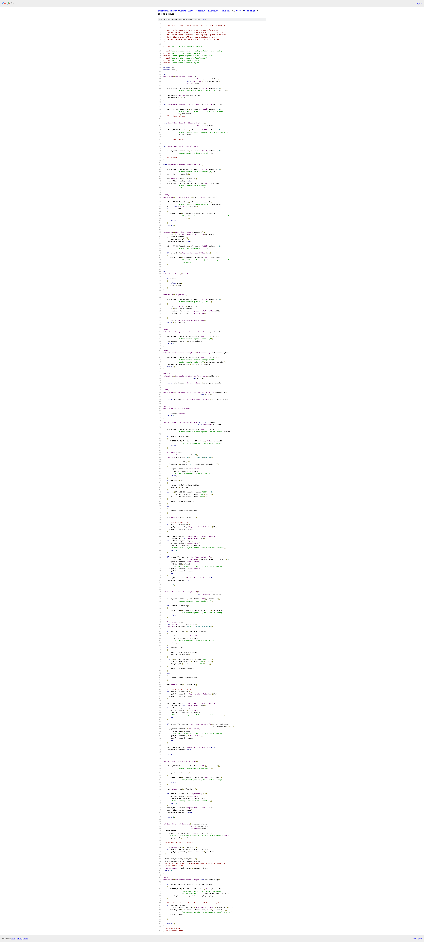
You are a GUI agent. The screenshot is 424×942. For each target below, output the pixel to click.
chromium (163, 10)
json (420, 939)
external (173, 10)
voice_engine (250, 10)
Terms (25, 939)
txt (414, 939)
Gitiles (13, 939)
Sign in (419, 3)
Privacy (19, 939)
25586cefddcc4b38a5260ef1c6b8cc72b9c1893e (210, 10)
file (203, 19)
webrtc (182, 10)
